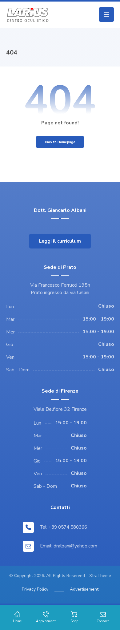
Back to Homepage (60, 142)
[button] (106, 14)
